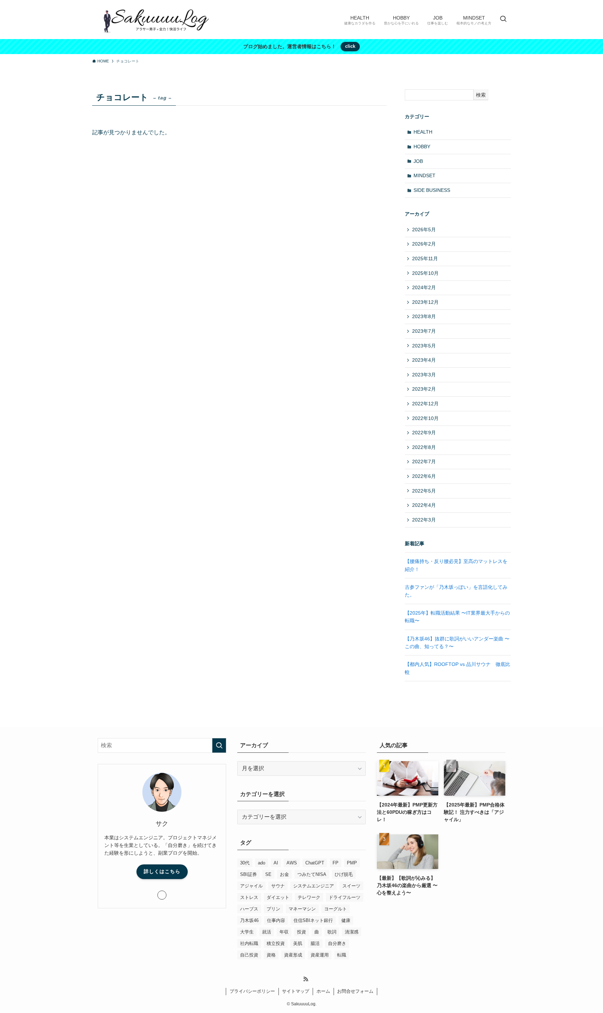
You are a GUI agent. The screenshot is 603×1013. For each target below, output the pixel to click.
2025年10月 (425, 273)
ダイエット (278, 897)
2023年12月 (425, 302)
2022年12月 (425, 403)
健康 (345, 920)
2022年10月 (425, 418)
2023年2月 (424, 389)
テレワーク (309, 897)
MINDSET (425, 175)
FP (335, 862)
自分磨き (337, 943)
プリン (273, 908)
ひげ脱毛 (344, 874)
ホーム (323, 991)
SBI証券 (248, 874)
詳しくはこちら (162, 871)
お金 (284, 874)
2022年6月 (424, 476)
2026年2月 (424, 244)
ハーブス (249, 908)
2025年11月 (425, 258)
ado (261, 862)
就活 (266, 932)
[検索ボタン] (503, 19)
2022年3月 (424, 520)
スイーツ (351, 885)
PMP (352, 862)
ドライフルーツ (344, 897)
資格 (271, 955)
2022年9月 (424, 432)
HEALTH (423, 132)
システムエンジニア (313, 885)
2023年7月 (424, 331)
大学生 (247, 932)
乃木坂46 (249, 920)
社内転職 (249, 943)
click (350, 46)
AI (276, 862)
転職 (341, 955)
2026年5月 (424, 229)
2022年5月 (424, 491)
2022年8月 (424, 447)
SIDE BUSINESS (432, 190)
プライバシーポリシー (252, 991)
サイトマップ (295, 991)
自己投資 (249, 955)
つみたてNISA (311, 874)
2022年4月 (424, 505)
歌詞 (331, 932)
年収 (284, 932)
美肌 (297, 943)
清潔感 (351, 932)
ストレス (249, 897)
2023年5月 (424, 345)
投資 (301, 932)
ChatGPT (314, 862)
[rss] (306, 979)
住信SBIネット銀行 (313, 920)
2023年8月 (424, 316)
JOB (418, 161)
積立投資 (276, 943)
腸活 (315, 943)
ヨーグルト (335, 908)
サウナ (278, 885)
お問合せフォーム (355, 991)
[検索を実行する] (219, 745)
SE (268, 874)
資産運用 (320, 955)
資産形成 (293, 955)
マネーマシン (302, 908)
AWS (291, 862)
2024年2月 (424, 287)
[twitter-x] (161, 895)
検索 (481, 95)
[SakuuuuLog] (154, 19)
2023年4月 (424, 360)
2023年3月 (424, 374)
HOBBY (422, 146)
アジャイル (251, 885)
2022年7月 (424, 461)
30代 (245, 862)
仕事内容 (276, 920)
